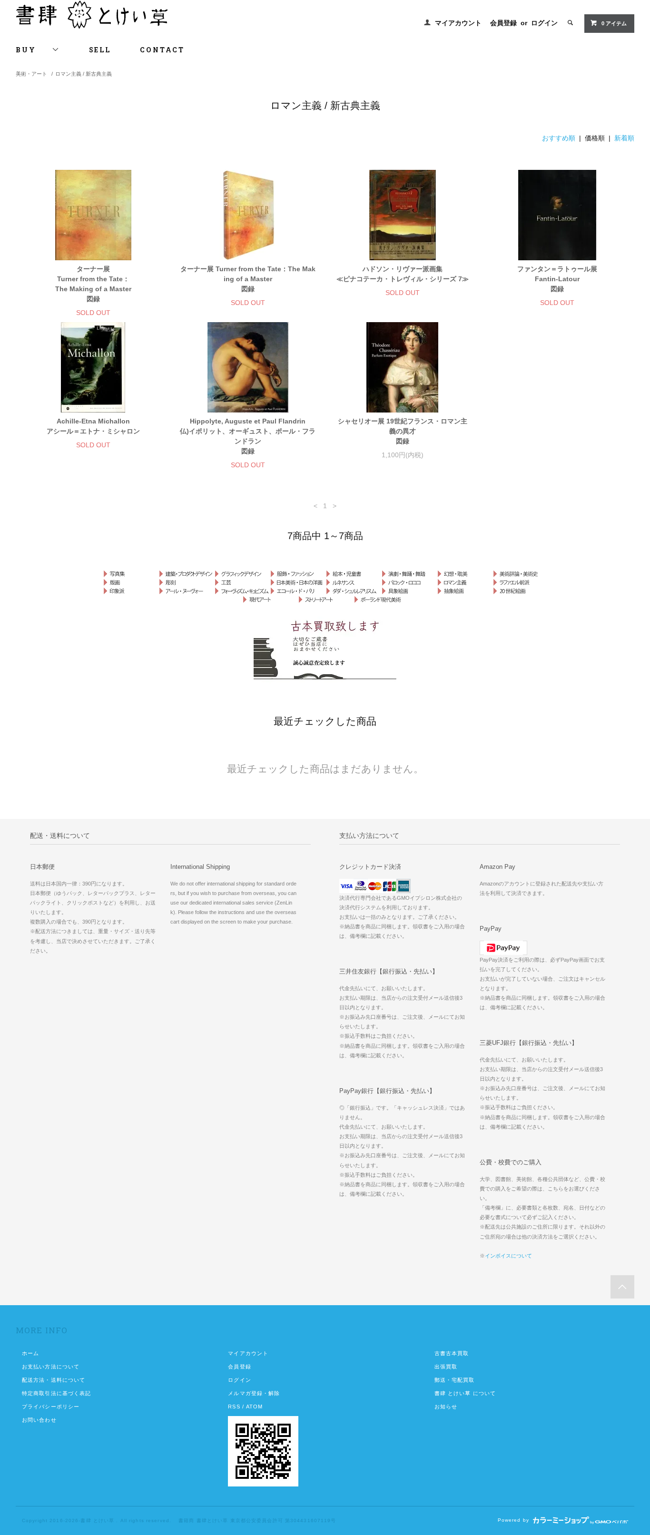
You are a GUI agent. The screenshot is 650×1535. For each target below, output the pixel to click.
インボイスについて (508, 1256)
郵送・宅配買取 (454, 1380)
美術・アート (31, 74)
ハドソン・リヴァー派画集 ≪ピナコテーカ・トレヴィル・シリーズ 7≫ (402, 274)
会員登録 (503, 23)
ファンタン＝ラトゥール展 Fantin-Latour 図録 (557, 279)
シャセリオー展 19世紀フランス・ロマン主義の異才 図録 (402, 431)
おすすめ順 (558, 138)
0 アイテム (614, 23)
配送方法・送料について (53, 1380)
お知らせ (445, 1406)
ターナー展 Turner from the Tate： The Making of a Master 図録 (93, 284)
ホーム (30, 1353)
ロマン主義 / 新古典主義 (83, 74)
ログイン (544, 23)
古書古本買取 (451, 1353)
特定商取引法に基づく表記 (56, 1393)
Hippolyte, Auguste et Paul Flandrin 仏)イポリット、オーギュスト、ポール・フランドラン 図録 (247, 436)
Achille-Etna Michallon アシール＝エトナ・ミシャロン (93, 426)
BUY (34, 49)
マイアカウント (458, 23)
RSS (234, 1406)
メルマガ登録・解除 (254, 1393)
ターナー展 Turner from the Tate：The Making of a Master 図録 (247, 279)
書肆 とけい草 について (465, 1393)
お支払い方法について (50, 1366)
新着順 (624, 138)
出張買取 (445, 1366)
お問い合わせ (39, 1420)
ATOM (254, 1406)
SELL (100, 49)
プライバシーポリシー (50, 1406)
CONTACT (162, 49)
